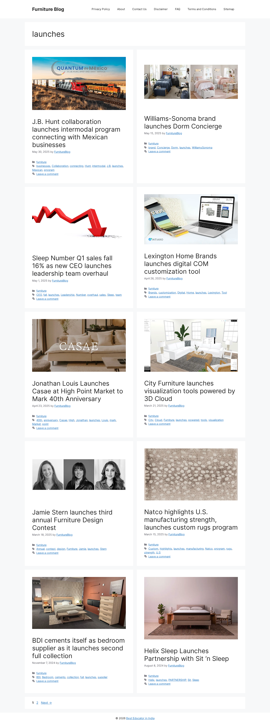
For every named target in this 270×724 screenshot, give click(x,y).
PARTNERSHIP (177, 679)
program (49, 169)
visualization (216, 419)
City (150, 419)
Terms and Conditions (202, 9)
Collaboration (60, 165)
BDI (38, 677)
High (72, 420)
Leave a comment (47, 173)
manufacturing (195, 548)
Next (46, 703)
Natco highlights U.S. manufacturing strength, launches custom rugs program (191, 519)
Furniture (169, 419)
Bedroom (47, 677)
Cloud (158, 419)
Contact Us (139, 9)
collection (73, 677)
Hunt (88, 165)
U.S (158, 552)
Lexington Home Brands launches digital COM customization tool (180, 263)
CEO (39, 294)
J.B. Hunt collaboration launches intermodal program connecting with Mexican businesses (76, 133)
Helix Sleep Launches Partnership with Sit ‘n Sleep (186, 654)
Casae (63, 420)
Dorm (174, 147)
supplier (102, 677)
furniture (41, 162)
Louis (105, 420)
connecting (76, 165)
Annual (40, 548)
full (82, 677)
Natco (209, 548)
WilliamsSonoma (202, 147)
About (121, 9)
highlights (166, 548)
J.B (109, 165)
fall (45, 294)
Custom (153, 548)
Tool (224, 292)
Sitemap (229, 9)
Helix (151, 679)
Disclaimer (161, 9)
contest (50, 548)
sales (102, 294)
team (119, 294)
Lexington (214, 292)
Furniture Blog (48, 9)
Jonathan (82, 420)
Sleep (110, 294)
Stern (103, 548)
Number (81, 294)
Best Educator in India (140, 718)
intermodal (98, 165)
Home (190, 292)
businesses (43, 165)
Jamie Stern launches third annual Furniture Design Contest (72, 519)
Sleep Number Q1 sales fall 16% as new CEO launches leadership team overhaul (72, 265)
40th (39, 420)
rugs (229, 548)
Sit (189, 679)
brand (152, 147)
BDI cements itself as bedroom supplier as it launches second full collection (78, 648)
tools (204, 419)
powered (193, 419)
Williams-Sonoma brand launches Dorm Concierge (183, 122)
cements (60, 677)
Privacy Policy (101, 9)
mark (113, 420)
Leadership (68, 294)
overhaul (92, 294)
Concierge (163, 147)
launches (117, 165)
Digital (181, 292)
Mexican (37, 169)
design (61, 548)
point (45, 424)
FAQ (177, 9)
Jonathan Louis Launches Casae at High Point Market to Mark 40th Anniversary (77, 391)
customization (167, 292)
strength (149, 552)
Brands (152, 292)
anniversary (51, 420)
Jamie (82, 548)
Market (36, 424)
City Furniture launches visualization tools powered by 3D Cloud (189, 390)
